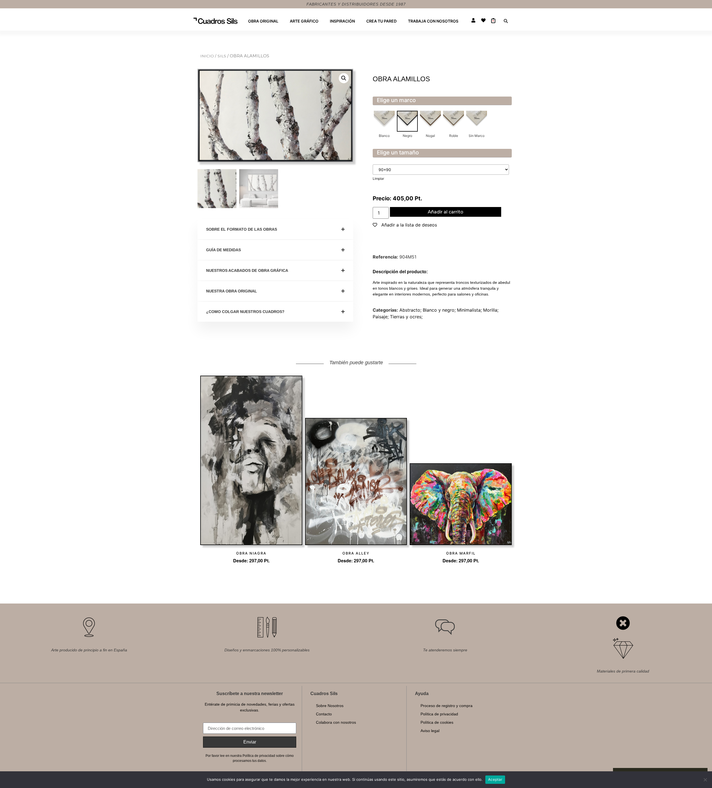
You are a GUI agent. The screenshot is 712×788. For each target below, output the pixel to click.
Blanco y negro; (440, 310)
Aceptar (495, 779)
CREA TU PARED (381, 21)
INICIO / (208, 56)
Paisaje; (381, 316)
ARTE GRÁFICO (304, 21)
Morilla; (490, 310)
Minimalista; (470, 310)
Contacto (324, 714)
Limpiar (378, 178)
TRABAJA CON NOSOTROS (433, 21)
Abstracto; (411, 310)
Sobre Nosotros (329, 705)
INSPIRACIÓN (342, 21)
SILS (222, 56)
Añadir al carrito (445, 212)
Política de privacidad (439, 714)
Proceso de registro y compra (447, 705)
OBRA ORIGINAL (263, 21)
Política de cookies (437, 722)
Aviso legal (430, 730)
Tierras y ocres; (406, 316)
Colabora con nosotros (336, 722)
